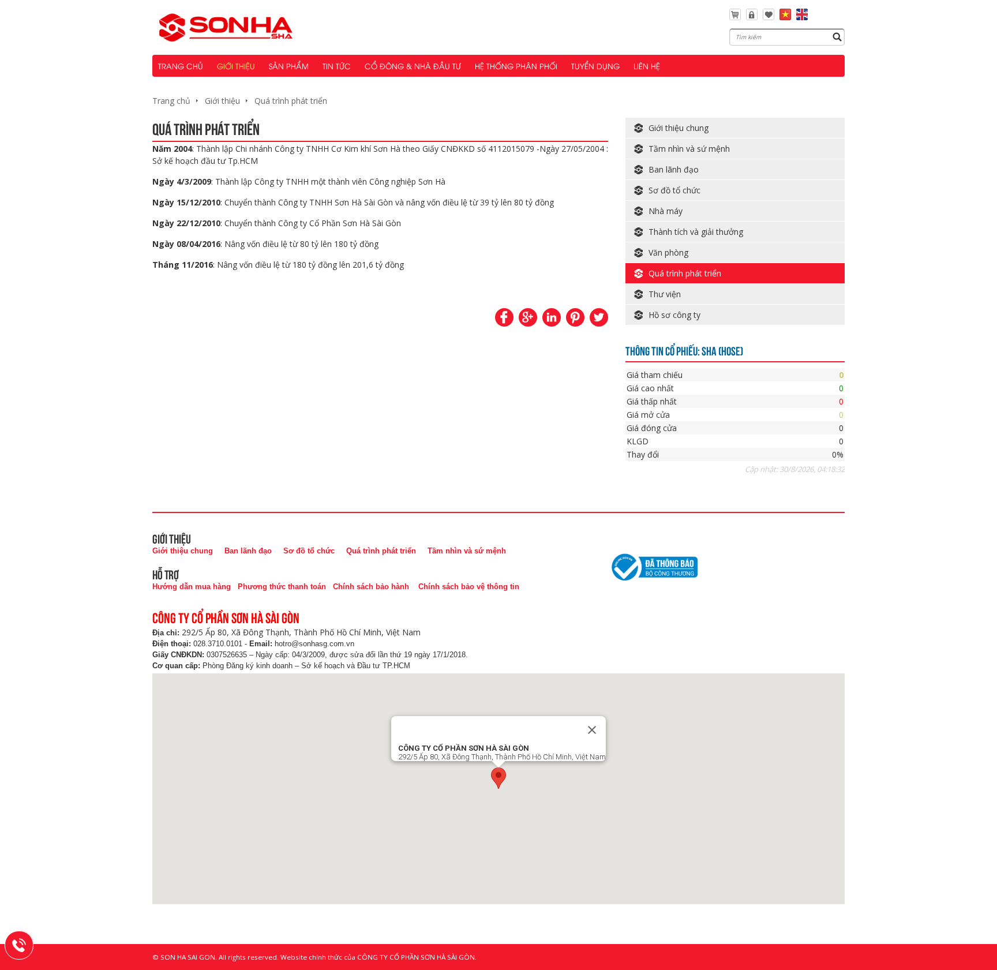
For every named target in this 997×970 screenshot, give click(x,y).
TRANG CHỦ (180, 66)
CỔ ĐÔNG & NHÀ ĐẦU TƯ (413, 66)
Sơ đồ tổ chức (674, 190)
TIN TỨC (337, 66)
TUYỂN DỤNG (595, 66)
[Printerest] (575, 317)
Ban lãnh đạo (674, 169)
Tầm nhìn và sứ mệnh (689, 148)
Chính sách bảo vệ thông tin (468, 586)
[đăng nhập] (752, 17)
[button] (498, 778)
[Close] (592, 730)
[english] (802, 17)
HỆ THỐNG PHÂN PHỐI (516, 66)
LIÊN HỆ (647, 66)
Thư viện (665, 294)
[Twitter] (599, 317)
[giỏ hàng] (735, 17)
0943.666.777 (26, 943)
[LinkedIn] (551, 317)
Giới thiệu (222, 100)
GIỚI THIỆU (236, 66)
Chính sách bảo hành (371, 586)
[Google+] (528, 317)
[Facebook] (504, 317)
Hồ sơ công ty (674, 314)
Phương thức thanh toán (282, 586)
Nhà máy (666, 210)
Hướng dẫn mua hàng (191, 586)
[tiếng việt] (785, 17)
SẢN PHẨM (289, 66)
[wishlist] (768, 17)
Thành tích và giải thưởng (696, 231)
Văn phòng (668, 252)
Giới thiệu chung (679, 127)
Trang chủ (171, 100)
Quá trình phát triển (290, 100)
